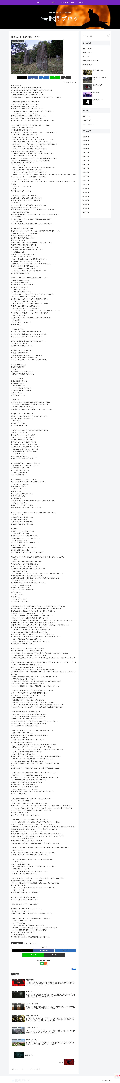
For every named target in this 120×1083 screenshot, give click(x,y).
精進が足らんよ (87, 65)
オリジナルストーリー (18, 943)
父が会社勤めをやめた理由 (90, 61)
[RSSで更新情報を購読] (45, 963)
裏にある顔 (86, 57)
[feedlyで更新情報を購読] (42, 963)
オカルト (34, 943)
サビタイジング (87, 53)
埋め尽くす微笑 (87, 49)
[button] (66, 77)
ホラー (27, 943)
